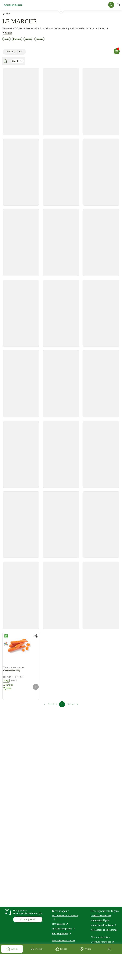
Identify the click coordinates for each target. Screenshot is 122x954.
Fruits (6, 39)
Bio (8, 13)
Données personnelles (101, 915)
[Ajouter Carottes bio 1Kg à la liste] (36, 636)
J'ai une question (28, 919)
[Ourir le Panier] (118, 5)
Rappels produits (61, 933)
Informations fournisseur (104, 925)
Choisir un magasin (13, 5)
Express (63, 949)
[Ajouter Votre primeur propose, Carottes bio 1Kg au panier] (36, 687)
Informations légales (100, 920)
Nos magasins (60, 924)
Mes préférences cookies (63, 940)
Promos (88, 949)
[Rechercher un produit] (111, 5)
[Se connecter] (110, 949)
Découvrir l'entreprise (102, 941)
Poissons (39, 39)
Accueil (14, 949)
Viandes (28, 39)
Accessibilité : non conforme (104, 930)
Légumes (17, 39)
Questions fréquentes (63, 928)
